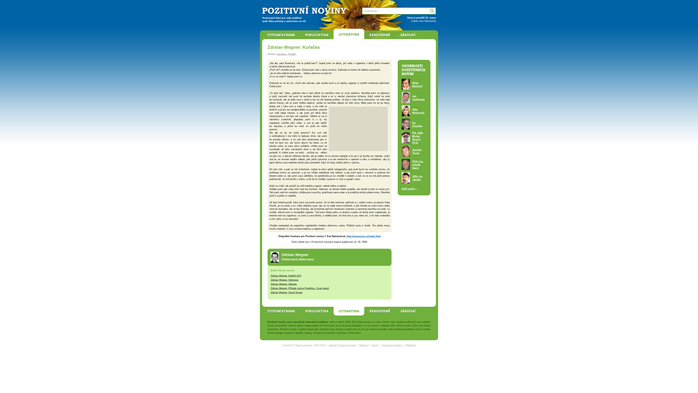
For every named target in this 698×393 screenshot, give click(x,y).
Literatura (349, 34)
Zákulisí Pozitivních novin (342, 345)
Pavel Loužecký (303, 345)
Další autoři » (409, 188)
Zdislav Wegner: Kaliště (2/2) (286, 275)
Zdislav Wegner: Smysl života (286, 292)
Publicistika (316, 35)
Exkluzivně (379, 35)
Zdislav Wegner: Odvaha (284, 284)
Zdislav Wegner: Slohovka (284, 280)
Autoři (375, 345)
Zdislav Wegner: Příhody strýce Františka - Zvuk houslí (300, 288)
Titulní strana (281, 35)
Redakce (364, 345)
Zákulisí (408, 35)
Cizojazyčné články (392, 345)
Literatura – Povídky (286, 54)
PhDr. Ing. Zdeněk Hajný (418, 164)
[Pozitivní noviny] (305, 10)
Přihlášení (411, 345)
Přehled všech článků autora (298, 259)
